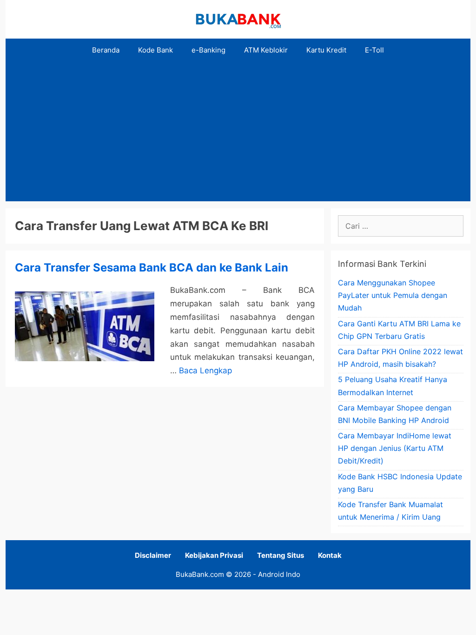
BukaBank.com (200, 574)
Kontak (330, 555)
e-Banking (208, 50)
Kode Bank (155, 50)
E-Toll (374, 50)
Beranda (105, 50)
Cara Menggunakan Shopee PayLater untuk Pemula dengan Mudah (392, 295)
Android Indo (279, 574)
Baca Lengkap (205, 370)
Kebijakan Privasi (214, 555)
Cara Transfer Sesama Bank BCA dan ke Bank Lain (151, 267)
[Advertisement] (238, 131)
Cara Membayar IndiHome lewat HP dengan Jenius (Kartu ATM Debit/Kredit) (394, 448)
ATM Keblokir (266, 50)
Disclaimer (153, 555)
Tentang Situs (280, 555)
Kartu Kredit (326, 50)
